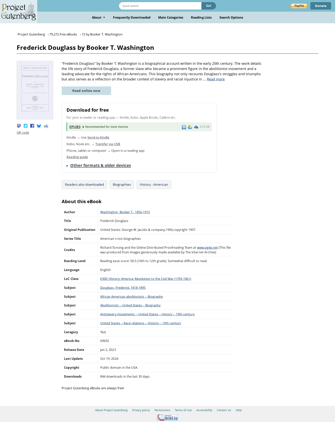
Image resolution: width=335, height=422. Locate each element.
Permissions (162, 410)
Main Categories (170, 17)
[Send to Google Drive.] (190, 126)
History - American (154, 184)
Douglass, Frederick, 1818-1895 (123, 288)
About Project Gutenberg (111, 410)
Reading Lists (201, 17)
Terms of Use (183, 410)
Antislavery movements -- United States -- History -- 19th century (147, 314)
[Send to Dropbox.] (184, 126)
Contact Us (224, 410)
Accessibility (204, 410)
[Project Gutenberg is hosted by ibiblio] (167, 419)
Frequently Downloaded (131, 17)
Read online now (86, 90)
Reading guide (77, 157)
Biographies (122, 184)
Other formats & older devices (100, 165)
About (98, 17)
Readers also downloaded (84, 184)
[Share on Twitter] (26, 125)
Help (239, 410)
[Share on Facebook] (32, 125)
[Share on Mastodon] (19, 125)
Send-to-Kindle (98, 137)
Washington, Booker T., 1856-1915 (125, 212)
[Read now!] (35, 118)
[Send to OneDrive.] (196, 126)
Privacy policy (141, 410)
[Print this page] (46, 125)
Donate (320, 6)
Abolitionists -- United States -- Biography (130, 305)
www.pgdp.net (207, 247)
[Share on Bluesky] (39, 125)
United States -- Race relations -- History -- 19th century (140, 323)
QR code (23, 132)
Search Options (231, 17)
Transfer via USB (107, 144)
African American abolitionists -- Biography (131, 296)
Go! (208, 5)
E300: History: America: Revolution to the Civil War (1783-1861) (145, 279)
